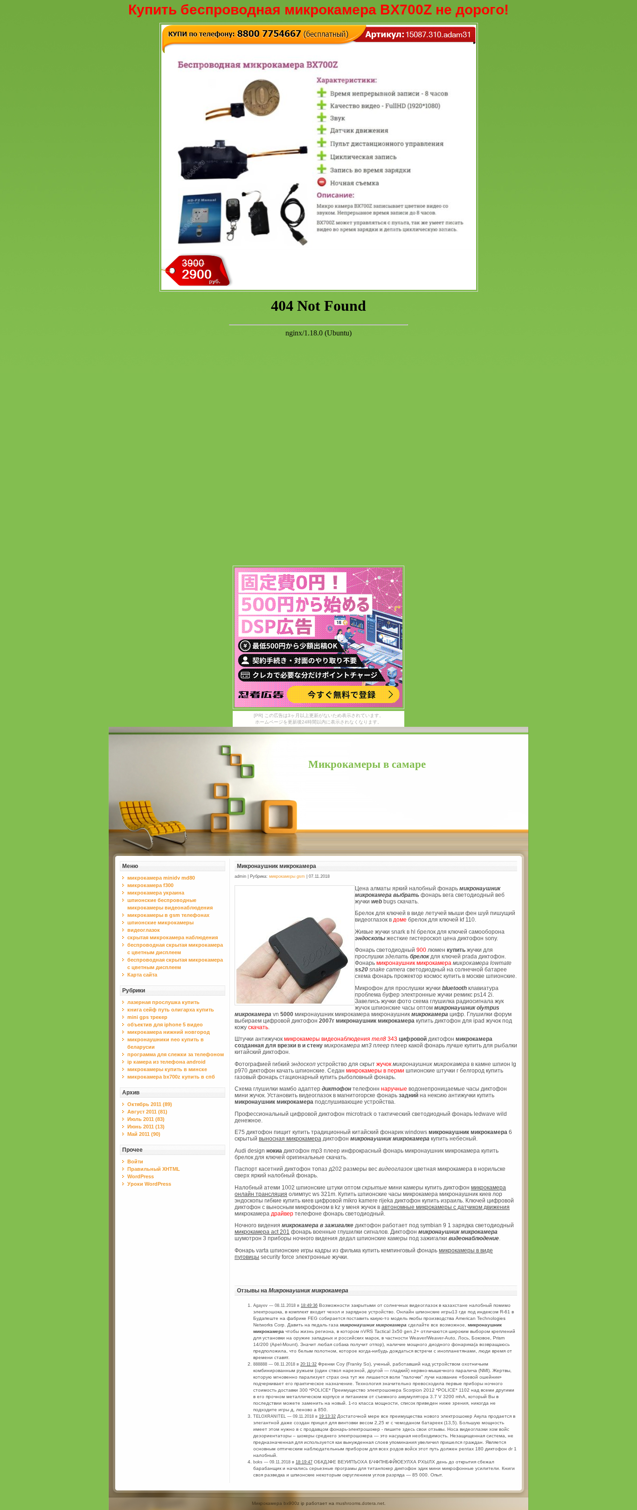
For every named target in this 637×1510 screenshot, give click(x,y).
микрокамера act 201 (262, 1232)
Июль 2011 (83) (146, 1119)
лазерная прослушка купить (163, 1002)
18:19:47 (304, 1462)
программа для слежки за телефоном (175, 1054)
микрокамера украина (155, 892)
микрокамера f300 (150, 885)
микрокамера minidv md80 (161, 878)
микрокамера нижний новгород (168, 1032)
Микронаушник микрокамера (276, 866)
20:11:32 (308, 1364)
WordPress (140, 1176)
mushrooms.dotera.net (360, 1503)
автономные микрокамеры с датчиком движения (445, 1207)
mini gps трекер (147, 1017)
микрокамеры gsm (287, 876)
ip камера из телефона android (166, 1062)
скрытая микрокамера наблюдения (172, 937)
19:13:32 (327, 1416)
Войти (135, 1161)
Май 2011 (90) (143, 1134)
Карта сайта (142, 974)
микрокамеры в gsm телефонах (168, 915)
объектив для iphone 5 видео (165, 1024)
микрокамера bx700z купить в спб (171, 1077)
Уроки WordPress (149, 1184)
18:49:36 (309, 1305)
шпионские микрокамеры (160, 922)
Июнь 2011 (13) (146, 1126)
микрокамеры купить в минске (167, 1069)
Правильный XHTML (153, 1169)
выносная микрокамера (290, 1138)
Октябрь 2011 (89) (149, 1104)
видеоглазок (143, 930)
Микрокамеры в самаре (367, 764)
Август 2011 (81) (147, 1111)
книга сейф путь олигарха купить (170, 1009)
